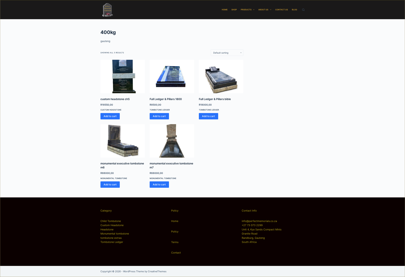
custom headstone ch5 (115, 99)
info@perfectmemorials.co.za (259, 221)
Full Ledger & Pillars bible (215, 99)
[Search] (303, 10)
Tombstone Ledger (160, 110)
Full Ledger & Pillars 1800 (166, 99)
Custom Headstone (110, 110)
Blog (294, 9)
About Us (263, 9)
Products (246, 9)
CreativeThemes (157, 271)
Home (224, 9)
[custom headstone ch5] (122, 76)
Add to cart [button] (110, 116)
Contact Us (281, 9)
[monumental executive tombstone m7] (172, 141)
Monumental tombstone (113, 178)
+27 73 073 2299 (252, 225)
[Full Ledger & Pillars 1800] (172, 76)
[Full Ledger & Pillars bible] (221, 76)
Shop (234, 9)
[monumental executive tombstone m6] (122, 141)
